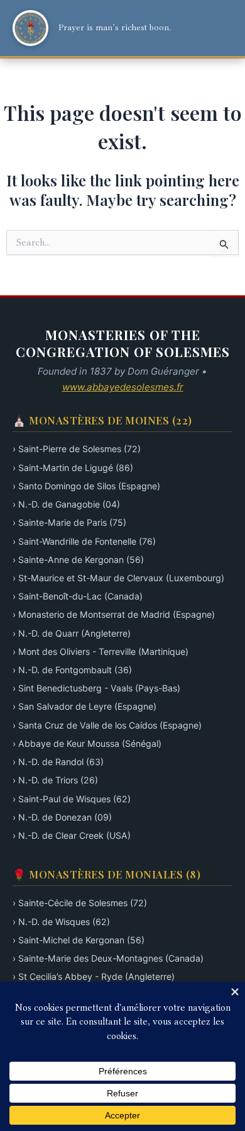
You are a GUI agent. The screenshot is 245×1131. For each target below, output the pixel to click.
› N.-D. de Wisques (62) (61, 921)
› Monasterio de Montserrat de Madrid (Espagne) (114, 614)
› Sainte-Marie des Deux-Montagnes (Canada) (108, 958)
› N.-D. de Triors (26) (55, 780)
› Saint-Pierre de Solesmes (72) (77, 448)
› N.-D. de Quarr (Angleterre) (72, 633)
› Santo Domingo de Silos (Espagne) (86, 485)
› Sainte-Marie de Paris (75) (69, 522)
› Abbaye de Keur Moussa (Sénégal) (87, 743)
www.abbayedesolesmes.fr (122, 387)
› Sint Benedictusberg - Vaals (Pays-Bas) (96, 688)
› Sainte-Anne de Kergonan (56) (78, 559)
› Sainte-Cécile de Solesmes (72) (80, 902)
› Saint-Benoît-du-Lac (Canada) (78, 596)
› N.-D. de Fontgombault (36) (72, 669)
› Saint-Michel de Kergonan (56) (78, 940)
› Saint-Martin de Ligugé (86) (73, 467)
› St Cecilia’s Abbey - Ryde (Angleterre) (94, 976)
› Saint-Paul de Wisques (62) (72, 798)
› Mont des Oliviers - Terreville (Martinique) (100, 651)
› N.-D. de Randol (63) (58, 761)
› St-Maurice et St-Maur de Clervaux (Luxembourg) (118, 577)
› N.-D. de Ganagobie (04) (66, 504)
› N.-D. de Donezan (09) (62, 817)
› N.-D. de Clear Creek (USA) (72, 835)
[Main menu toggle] (218, 28)
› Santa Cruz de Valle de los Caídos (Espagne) (107, 725)
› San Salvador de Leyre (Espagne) (84, 706)
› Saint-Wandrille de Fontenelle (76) (84, 541)
